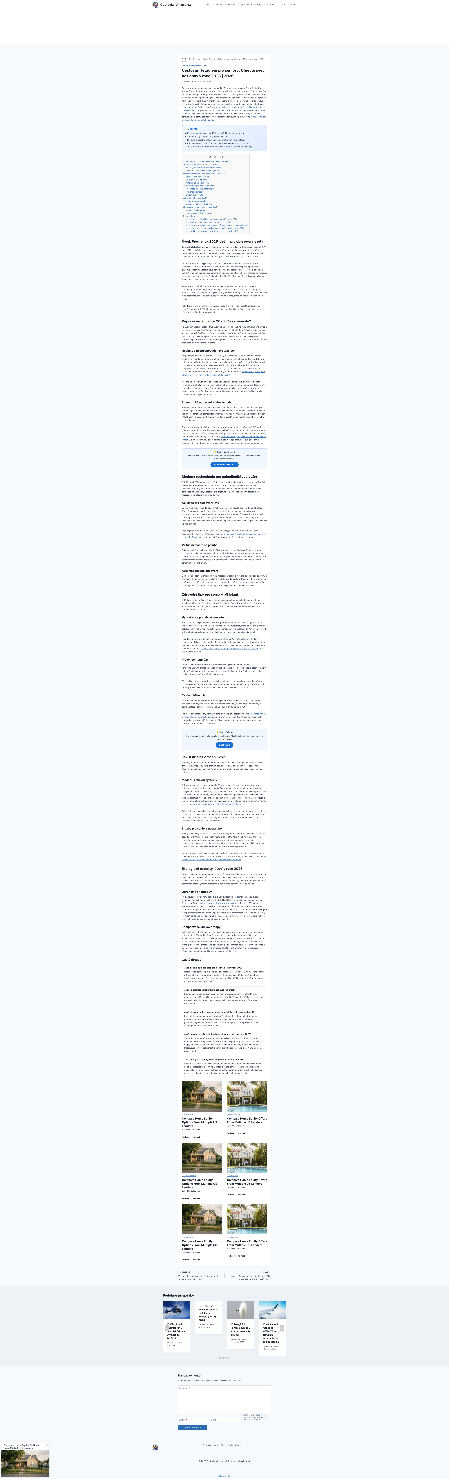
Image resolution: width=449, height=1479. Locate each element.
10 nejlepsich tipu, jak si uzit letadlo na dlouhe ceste (219, 804)
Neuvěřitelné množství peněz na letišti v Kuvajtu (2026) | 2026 (208, 1313)
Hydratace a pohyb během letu (200, 189)
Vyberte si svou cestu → (225, 464)
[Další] (282, 1328)
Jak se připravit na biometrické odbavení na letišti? (208, 222)
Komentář (184, 1388)
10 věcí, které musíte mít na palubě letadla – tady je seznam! (229, 648)
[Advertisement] (224, 27)
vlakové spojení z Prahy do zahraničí (217, 903)
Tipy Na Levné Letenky (250, 4)
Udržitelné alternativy (195, 210)
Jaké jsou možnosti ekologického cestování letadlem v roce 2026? (215, 228)
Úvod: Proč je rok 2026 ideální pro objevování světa (206, 162)
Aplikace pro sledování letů (198, 177)
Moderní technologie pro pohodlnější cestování (204, 174)
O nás (282, 4)
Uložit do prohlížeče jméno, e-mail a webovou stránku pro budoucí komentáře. (255, 1417)
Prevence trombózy (194, 192)
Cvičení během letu (194, 195)
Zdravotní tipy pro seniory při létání (199, 186)
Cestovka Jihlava (190, 81)
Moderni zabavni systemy (197, 201)
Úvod (207, 4)
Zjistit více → (224, 745)
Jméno (183, 1420)
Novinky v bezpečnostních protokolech (203, 167)
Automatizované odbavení (197, 183)
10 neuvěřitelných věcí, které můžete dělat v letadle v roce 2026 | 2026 (198, 1276)
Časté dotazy (189, 216)
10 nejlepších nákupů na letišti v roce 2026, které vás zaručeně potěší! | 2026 (250, 1276)
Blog (223, 1445)
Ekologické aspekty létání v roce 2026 (200, 207)
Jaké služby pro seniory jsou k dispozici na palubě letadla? (212, 231)
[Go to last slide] (167, 1328)
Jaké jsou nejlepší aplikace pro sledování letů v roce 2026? (212, 219)
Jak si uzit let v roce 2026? (195, 198)
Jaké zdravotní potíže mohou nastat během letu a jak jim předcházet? (217, 225)
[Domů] (182, 59)
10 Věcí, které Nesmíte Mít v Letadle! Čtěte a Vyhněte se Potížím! (176, 1331)
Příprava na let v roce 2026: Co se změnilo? (202, 164)
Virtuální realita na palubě (197, 180)
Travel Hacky (201, 66)
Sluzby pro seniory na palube (199, 204)
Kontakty (292, 4)
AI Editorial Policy (224, 1476)
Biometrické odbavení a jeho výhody (202, 171)
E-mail (215, 1420)
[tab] (219, 1358)
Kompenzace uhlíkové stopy (198, 213)
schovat (219, 157)
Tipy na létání (188, 66)
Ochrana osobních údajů (238, 1461)
